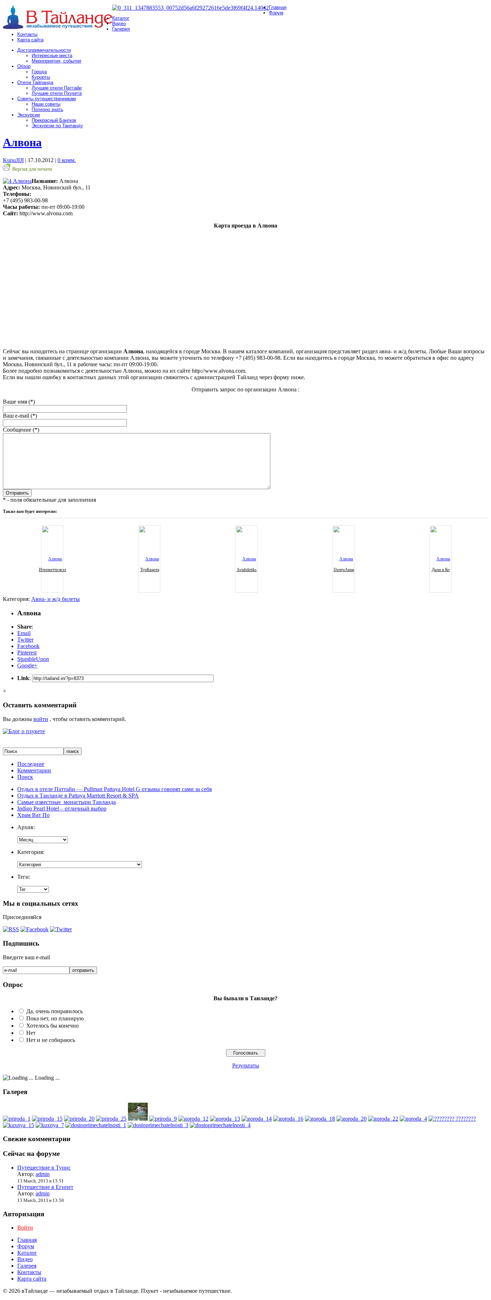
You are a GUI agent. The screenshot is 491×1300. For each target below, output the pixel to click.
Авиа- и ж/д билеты (55, 599)
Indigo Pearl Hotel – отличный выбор (61, 808)
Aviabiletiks (247, 569)
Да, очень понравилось (54, 1011)
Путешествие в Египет (45, 1187)
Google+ (27, 665)
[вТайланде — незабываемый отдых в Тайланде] (57, 27)
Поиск (25, 777)
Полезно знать (47, 109)
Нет (31, 1033)
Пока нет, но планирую (55, 1018)
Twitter (25, 640)
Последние (30, 764)
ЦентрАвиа (344, 569)
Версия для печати (32, 169)
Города (39, 71)
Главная (277, 7)
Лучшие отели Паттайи (57, 88)
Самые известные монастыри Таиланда (66, 802)
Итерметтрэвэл (52, 569)
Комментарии (34, 770)
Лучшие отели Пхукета (57, 93)
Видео (119, 23)
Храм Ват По (33, 815)
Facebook (28, 646)
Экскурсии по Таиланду (57, 125)
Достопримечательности (44, 50)
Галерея (121, 29)
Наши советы (46, 104)
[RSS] (11, 929)
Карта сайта (30, 39)
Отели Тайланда (35, 82)
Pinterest (27, 652)
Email (24, 633)
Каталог (120, 18)
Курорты (41, 77)
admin (43, 1174)
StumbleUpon (33, 659)
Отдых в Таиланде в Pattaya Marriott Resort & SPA (78, 796)
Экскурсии (28, 115)
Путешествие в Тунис (44, 1168)
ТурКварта (149, 569)
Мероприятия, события (56, 61)
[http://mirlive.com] (452, 1119)
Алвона (22, 142)
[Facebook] (34, 929)
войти (40, 719)
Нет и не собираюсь (50, 1040)
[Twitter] (61, 929)
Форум (276, 12)
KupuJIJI (13, 160)
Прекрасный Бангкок (54, 120)
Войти (25, 1228)
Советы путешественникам (46, 98)
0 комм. (67, 160)
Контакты (27, 34)
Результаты (245, 1065)
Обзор (24, 66)
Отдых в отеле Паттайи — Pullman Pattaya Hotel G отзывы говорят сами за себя (114, 789)
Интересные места (52, 55)
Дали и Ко (441, 569)
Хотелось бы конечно (52, 1026)
